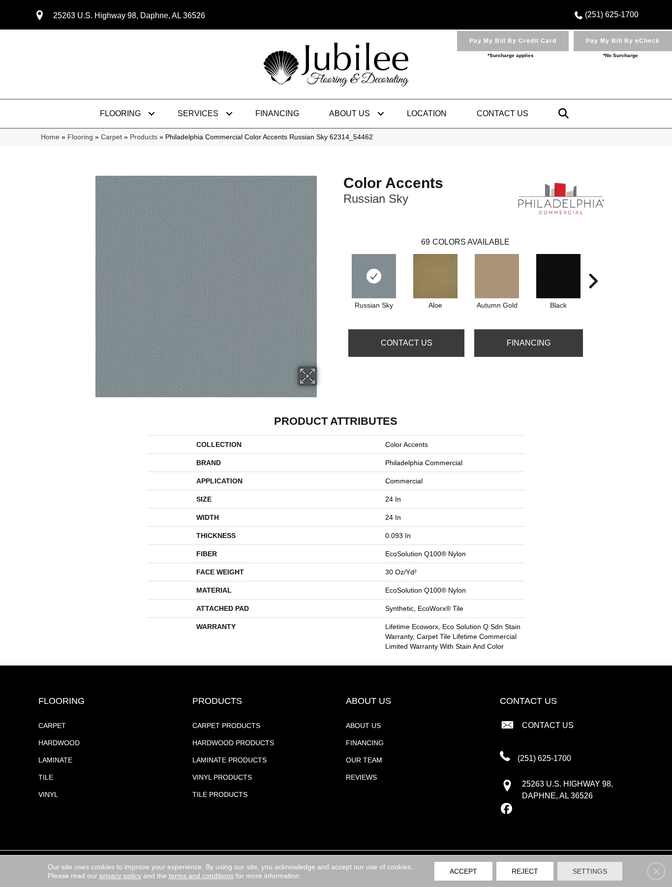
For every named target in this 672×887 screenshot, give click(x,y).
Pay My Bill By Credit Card (512, 40)
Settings (590, 871)
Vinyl (48, 794)
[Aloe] (435, 276)
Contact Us (502, 113)
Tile (45, 777)
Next (592, 266)
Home (50, 137)
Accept (463, 871)
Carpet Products (226, 725)
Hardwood (59, 743)
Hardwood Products (233, 743)
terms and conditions (201, 876)
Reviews (361, 777)
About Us (349, 113)
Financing (277, 113)
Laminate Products (229, 760)
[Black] (558, 276)
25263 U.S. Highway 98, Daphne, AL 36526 (129, 15)
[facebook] (507, 809)
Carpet (111, 137)
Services (198, 113)
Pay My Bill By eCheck (623, 40)
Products (143, 137)
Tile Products (219, 794)
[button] (151, 113)
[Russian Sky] (373, 276)
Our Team (364, 760)
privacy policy (120, 876)
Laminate (55, 760)
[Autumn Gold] (496, 276)
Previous (338, 266)
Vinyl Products (222, 777)
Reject (525, 871)
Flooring (120, 113)
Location (427, 113)
